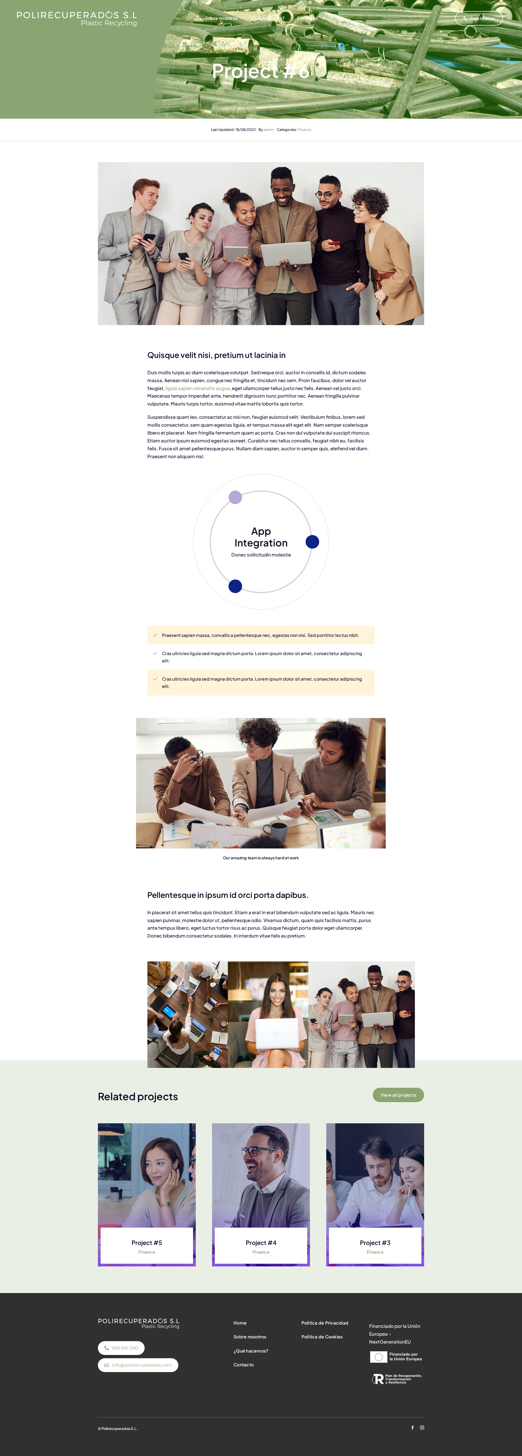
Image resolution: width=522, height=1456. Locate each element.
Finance (304, 129)
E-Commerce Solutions (261, 537)
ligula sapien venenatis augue (197, 388)
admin (268, 129)
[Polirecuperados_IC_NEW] (76, 12)
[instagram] (422, 1428)
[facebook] (413, 1428)
